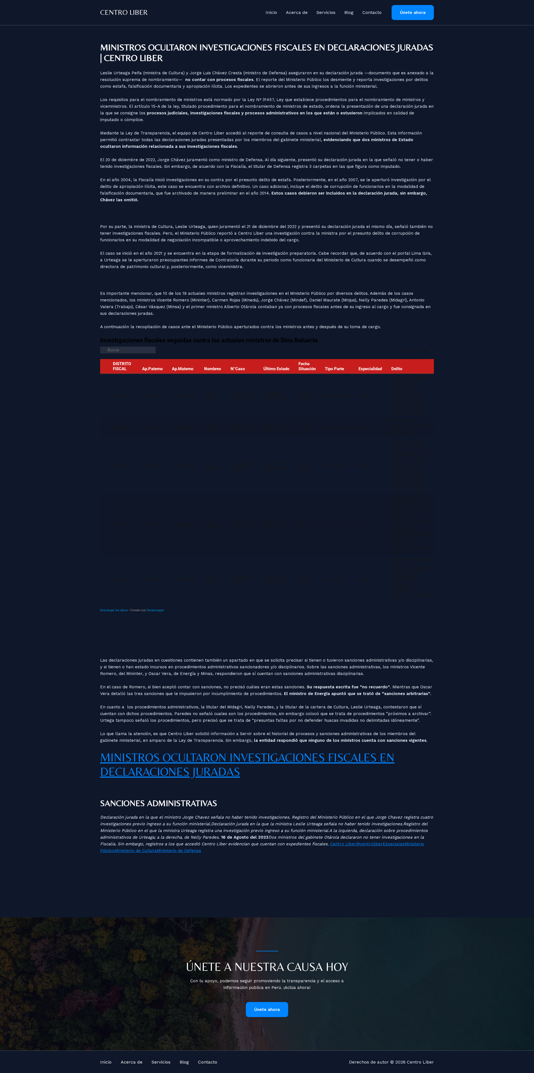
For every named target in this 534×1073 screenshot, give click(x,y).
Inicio (271, 12)
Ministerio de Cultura (136, 850)
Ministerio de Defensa (179, 850)
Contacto (372, 12)
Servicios (326, 12)
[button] (413, 12)
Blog (348, 12)
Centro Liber (124, 12)
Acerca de (297, 12)
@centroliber (369, 843)
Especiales (394, 843)
